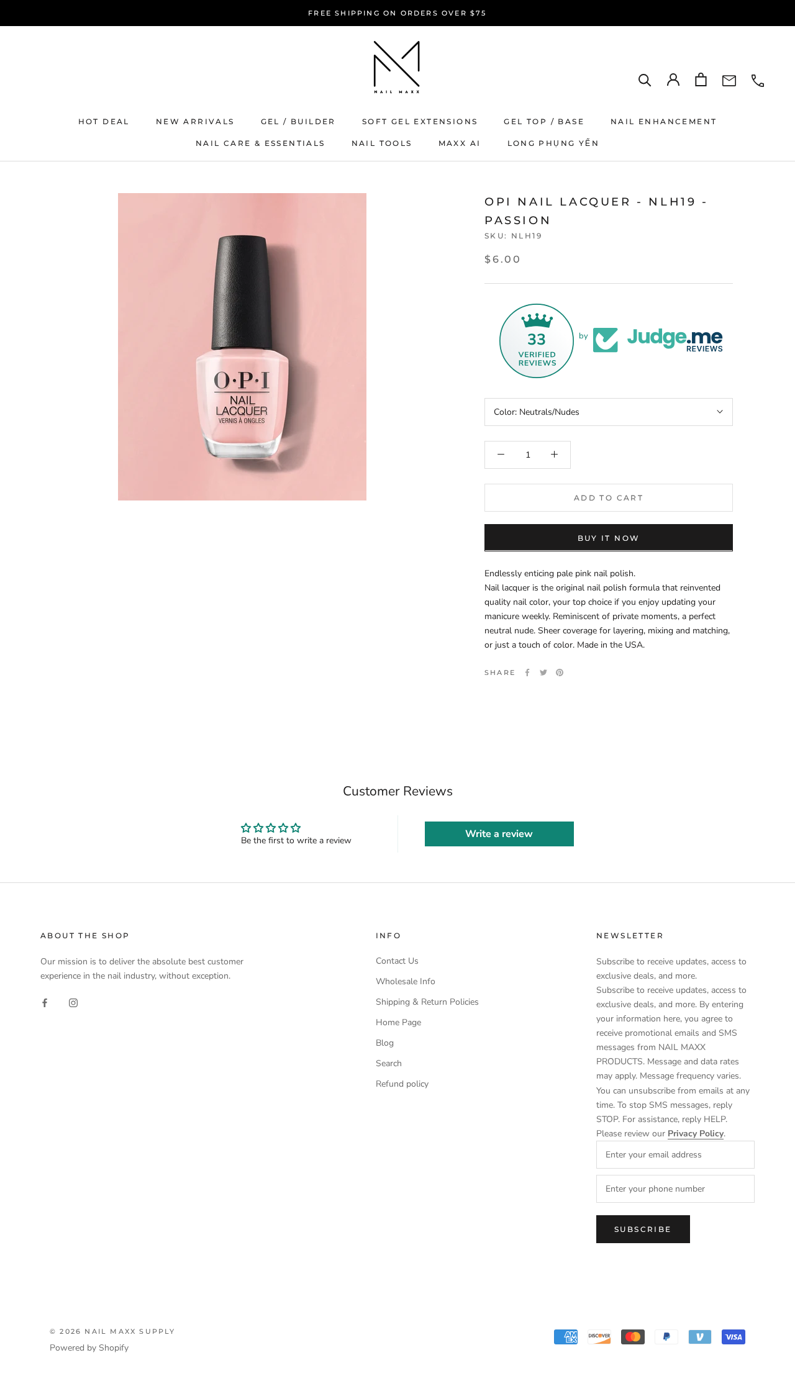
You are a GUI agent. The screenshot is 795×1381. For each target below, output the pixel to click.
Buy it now (609, 537)
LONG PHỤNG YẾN (553, 143)
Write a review (499, 834)
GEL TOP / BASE (544, 121)
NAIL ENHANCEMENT (664, 121)
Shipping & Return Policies (427, 1002)
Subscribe (643, 1229)
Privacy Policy (696, 1133)
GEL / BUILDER (298, 121)
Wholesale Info (405, 981)
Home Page (398, 1022)
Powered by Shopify (89, 1348)
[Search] (645, 79)
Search (389, 1063)
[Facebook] (527, 672)
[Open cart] (701, 79)
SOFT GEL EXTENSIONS (420, 121)
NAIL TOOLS (382, 143)
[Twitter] (543, 672)
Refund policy (402, 1084)
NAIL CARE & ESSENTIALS (260, 143)
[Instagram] (73, 1002)
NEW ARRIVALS (195, 121)
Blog (385, 1043)
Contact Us (397, 961)
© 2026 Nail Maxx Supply (113, 1331)
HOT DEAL (104, 121)
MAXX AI (459, 143)
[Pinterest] (559, 672)
